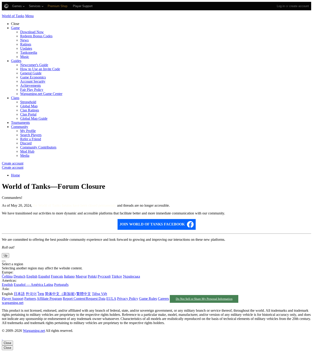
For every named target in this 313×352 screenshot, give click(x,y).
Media (24, 155)
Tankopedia (28, 52)
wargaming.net (12, 303)
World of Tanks (13, 16)
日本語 (19, 294)
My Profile (28, 131)
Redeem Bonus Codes (36, 36)
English (31, 276)
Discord (26, 143)
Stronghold (28, 102)
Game (15, 28)
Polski (92, 276)
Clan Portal (28, 114)
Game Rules (148, 299)
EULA (111, 299)
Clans (15, 98)
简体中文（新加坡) (60, 294)
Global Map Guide (33, 118)
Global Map (29, 106)
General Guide (30, 73)
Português (61, 285)
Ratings (25, 44)
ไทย (41, 294)
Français (57, 276)
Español (44, 276)
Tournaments (20, 123)
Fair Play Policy (31, 90)
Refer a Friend (30, 139)
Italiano (69, 276)
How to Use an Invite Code (40, 69)
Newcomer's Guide (34, 65)
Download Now (32, 32)
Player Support (12, 299)
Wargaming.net (34, 331)
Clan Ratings (29, 110)
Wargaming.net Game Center (41, 94)
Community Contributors (38, 147)
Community (19, 127)
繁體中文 (83, 294)
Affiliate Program (49, 299)
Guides (16, 61)
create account (299, 6)
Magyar (81, 276)
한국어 (31, 294)
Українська (131, 276)
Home (15, 175)
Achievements (30, 85)
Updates (26, 48)
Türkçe (117, 276)
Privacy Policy (127, 299)
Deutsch (19, 276)
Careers (163, 299)
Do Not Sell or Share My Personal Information (204, 299)
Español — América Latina (33, 285)
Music (24, 57)
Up (5, 255)
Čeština (7, 276)
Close (7, 343)
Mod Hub (27, 151)
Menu (29, 16)
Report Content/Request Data (84, 299)
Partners (30, 299)
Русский (104, 276)
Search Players (30, 135)
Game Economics (33, 77)
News (24, 40)
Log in (281, 6)
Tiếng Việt (99, 294)
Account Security (32, 81)
